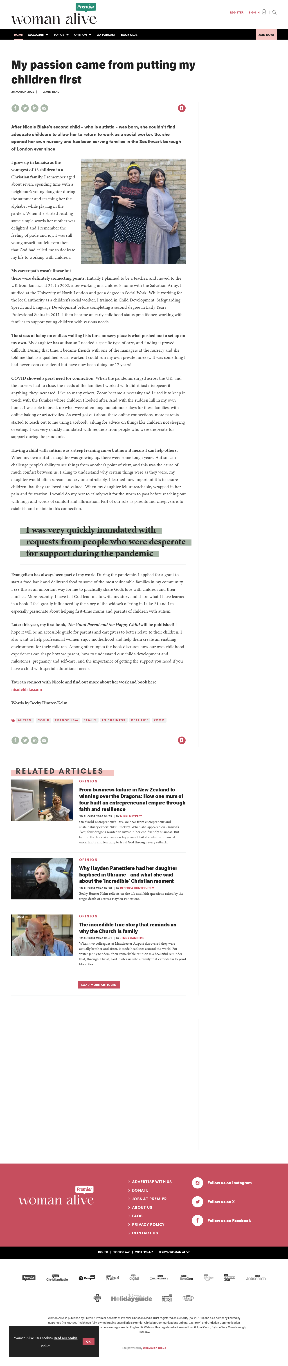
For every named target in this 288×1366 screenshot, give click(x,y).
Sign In (254, 12)
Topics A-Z (121, 1252)
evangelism (66, 720)
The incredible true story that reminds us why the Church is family (127, 928)
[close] (185, 99)
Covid (44, 720)
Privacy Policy (148, 1224)
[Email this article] (44, 108)
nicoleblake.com (26, 689)
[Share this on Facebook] (15, 108)
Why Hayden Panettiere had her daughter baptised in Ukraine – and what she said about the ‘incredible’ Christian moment (128, 874)
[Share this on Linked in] (35, 108)
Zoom (159, 720)
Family (90, 720)
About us (142, 1207)
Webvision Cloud (154, 1348)
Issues (103, 1252)
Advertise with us (152, 1182)
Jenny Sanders (132, 938)
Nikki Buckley (131, 816)
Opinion (88, 781)
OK (88, 1341)
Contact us (145, 1233)
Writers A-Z (144, 1252)
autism (25, 720)
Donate (140, 1190)
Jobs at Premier (149, 1199)
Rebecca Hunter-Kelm (137, 888)
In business (114, 720)
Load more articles (98, 984)
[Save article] (182, 108)
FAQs (137, 1216)
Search (274, 12)
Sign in (134, 99)
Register (236, 12)
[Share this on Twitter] (25, 108)
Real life (139, 720)
